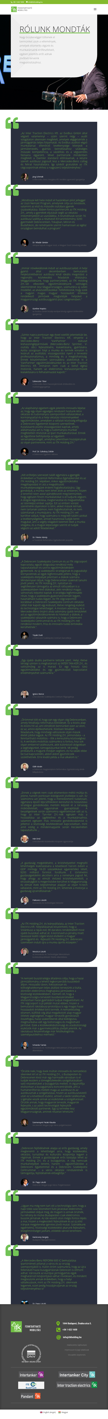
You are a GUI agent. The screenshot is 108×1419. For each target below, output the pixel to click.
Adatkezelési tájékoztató (77, 1345)
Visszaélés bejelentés (77, 1355)
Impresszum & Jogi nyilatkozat (77, 1350)
